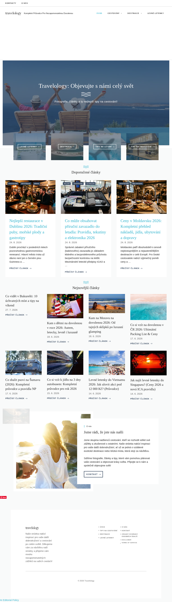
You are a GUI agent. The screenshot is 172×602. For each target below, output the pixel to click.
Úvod (99, 13)
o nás (124, 527)
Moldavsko (137, 183)
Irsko (36, 183)
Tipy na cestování (108, 530)
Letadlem (90, 183)
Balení (67, 183)
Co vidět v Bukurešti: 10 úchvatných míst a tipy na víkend (22, 300)
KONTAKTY (10, 3)
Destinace (133, 13)
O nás (25, 3)
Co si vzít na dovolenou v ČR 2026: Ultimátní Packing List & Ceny (147, 329)
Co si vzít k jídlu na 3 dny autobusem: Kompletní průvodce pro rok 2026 (64, 384)
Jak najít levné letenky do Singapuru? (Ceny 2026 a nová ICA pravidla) (147, 384)
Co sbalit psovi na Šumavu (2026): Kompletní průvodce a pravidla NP (22, 384)
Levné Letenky (156, 13)
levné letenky (107, 538)
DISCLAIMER (126, 540)
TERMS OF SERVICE (129, 542)
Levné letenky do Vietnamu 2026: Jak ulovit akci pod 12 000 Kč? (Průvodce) (107, 384)
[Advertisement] (86, 40)
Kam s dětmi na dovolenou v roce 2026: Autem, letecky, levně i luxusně (64, 327)
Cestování (113, 13)
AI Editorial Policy (9, 600)
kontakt (126, 530)
